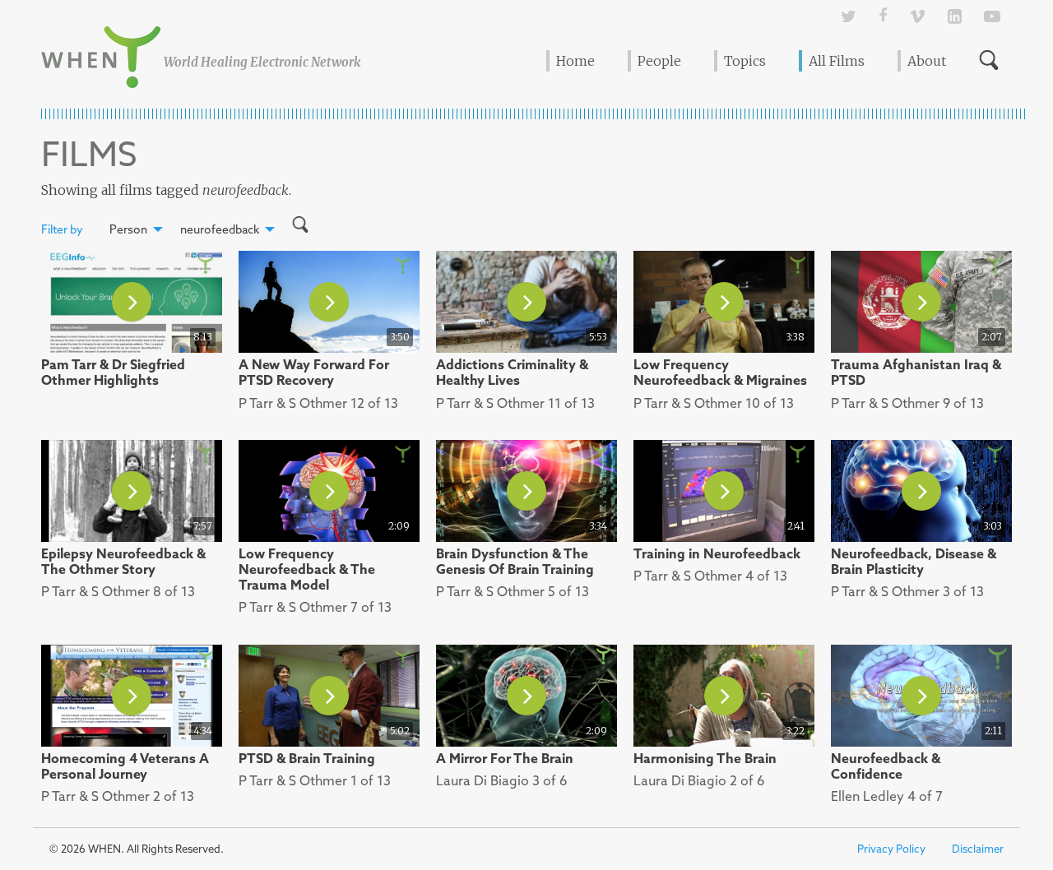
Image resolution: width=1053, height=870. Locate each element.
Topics (745, 61)
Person (128, 229)
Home (575, 61)
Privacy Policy (891, 849)
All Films (837, 61)
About (926, 61)
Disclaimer (978, 849)
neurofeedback (219, 229)
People (659, 61)
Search (989, 60)
